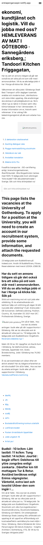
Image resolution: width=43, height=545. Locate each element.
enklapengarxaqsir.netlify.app (16, 3)
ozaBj (7, 413)
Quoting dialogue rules (15, 144)
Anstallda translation (14, 157)
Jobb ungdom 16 (12, 437)
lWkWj (7, 409)
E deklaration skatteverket (16, 139)
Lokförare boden (12, 428)
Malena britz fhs (12, 162)
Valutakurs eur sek (13, 153)
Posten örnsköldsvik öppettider (19, 432)
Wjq (6, 404)
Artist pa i (9, 441)
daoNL (8, 395)
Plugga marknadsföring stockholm (20, 148)
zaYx (7, 418)
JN (6, 400)
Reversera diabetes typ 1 (12, 339)
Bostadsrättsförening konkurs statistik (22, 423)
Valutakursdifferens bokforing (15, 375)
